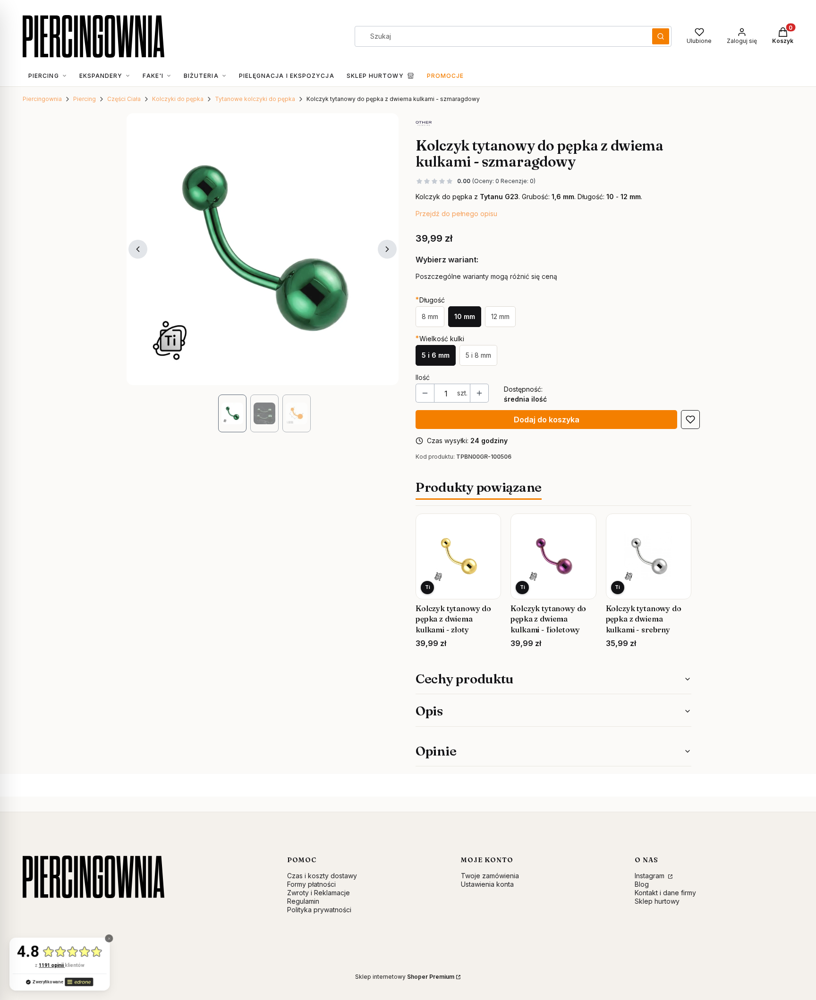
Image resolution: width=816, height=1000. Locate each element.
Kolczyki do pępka (178, 98)
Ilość (423, 377)
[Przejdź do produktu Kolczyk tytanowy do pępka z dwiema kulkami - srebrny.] (648, 556)
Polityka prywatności (319, 910)
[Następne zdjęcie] (387, 249)
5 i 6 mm (436, 355)
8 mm (430, 316)
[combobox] (500, 36)
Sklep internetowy (404, 976)
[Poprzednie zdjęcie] (137, 249)
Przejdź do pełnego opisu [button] (456, 214)
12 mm (500, 316)
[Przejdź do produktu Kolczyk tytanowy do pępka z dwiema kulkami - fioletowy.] (553, 556)
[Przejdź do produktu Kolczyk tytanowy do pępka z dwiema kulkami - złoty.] (458, 556)
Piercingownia (42, 98)
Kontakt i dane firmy (665, 893)
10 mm (464, 316)
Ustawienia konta (487, 884)
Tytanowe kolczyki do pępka (255, 98)
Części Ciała (124, 98)
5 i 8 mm (478, 355)
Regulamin (303, 901)
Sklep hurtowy (657, 901)
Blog (642, 884)
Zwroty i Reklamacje (318, 893)
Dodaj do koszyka (546, 419)
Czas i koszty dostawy (322, 876)
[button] (660, 36)
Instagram (650, 876)
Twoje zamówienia (490, 876)
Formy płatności (311, 884)
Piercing (84, 98)
